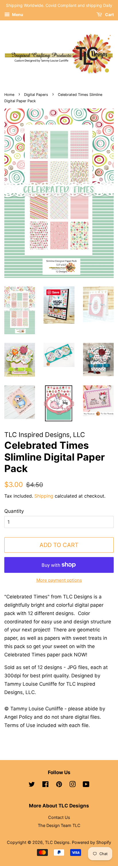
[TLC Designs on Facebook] (45, 785)
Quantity (14, 511)
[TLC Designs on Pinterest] (59, 785)
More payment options (59, 580)
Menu (17, 14)
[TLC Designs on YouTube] (86, 785)
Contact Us (59, 817)
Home (9, 94)
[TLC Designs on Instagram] (72, 785)
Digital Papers (36, 94)
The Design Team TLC (59, 825)
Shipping (43, 496)
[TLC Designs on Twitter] (32, 785)
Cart (109, 14)
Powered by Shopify (91, 842)
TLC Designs (57, 842)
